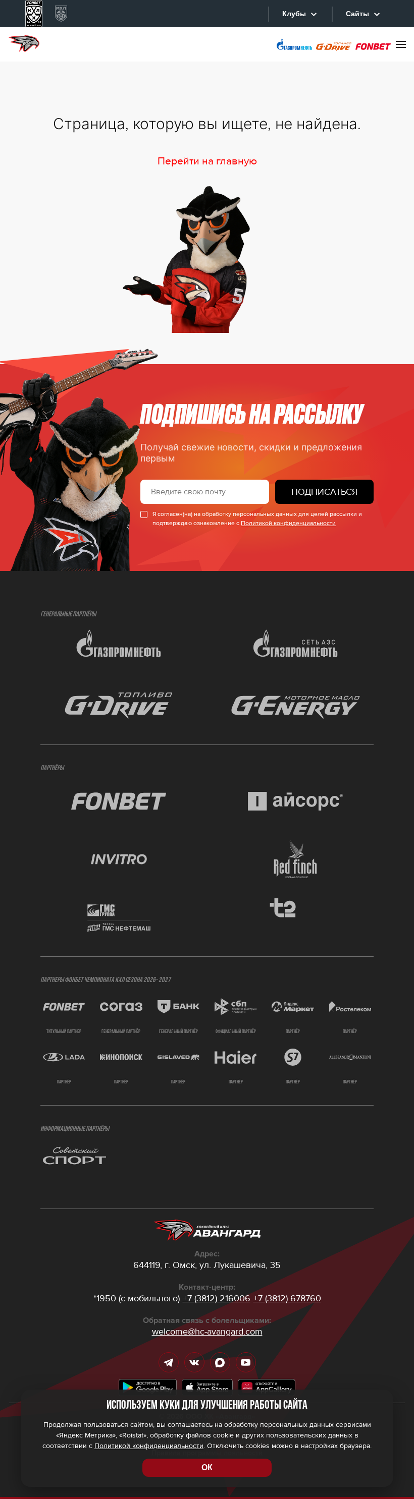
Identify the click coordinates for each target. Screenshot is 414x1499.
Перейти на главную (207, 161)
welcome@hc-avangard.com (207, 1331)
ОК (207, 1467)
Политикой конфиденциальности (288, 523)
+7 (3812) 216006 (216, 1298)
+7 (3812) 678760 (287, 1298)
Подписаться (324, 491)
